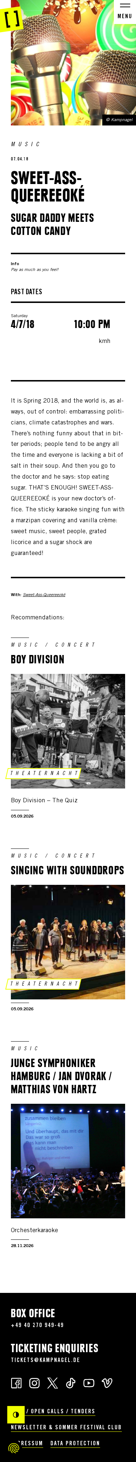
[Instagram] (34, 1382)
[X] (52, 1382)
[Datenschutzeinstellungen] (13, 1448)
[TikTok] (70, 1382)
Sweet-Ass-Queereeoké (44, 595)
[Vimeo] (107, 1382)
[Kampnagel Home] (12, 16)
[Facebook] (16, 1382)
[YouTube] (88, 1382)
